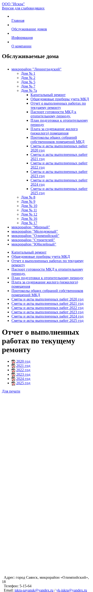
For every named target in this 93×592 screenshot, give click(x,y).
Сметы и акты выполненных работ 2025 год (47, 321)
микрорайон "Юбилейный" (33, 244)
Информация (22, 38)
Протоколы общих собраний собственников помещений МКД (57, 139)
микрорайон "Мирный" (30, 227)
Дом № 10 (29, 206)
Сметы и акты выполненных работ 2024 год (47, 316)
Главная (17, 20)
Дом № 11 (29, 210)
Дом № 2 (28, 78)
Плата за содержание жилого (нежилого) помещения (54, 131)
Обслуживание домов (29, 29)
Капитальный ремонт (48, 95)
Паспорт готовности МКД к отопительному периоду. (53, 114)
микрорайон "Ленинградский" (36, 69)
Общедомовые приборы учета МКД (60, 99)
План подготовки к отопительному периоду (47, 278)
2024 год (23, 379)
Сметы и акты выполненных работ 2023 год (47, 312)
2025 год (23, 383)
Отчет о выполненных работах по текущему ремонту (58, 105)
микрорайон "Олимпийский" (35, 236)
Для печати (11, 391)
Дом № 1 (28, 73)
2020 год (23, 361)
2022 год (23, 370)
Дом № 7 (28, 86)
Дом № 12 (29, 214)
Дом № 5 (28, 82)
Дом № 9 (28, 201)
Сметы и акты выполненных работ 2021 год (47, 303)
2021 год (23, 366)
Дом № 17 (29, 223)
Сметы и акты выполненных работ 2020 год (47, 299)
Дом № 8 (28, 197)
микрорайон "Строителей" (33, 240)
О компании (21, 46)
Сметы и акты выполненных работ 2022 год (47, 308)
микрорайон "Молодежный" (34, 231)
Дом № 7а (29, 90)
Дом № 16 (29, 219)
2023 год (23, 374)
